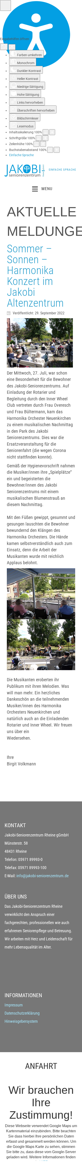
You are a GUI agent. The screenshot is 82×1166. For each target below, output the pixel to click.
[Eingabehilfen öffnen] (5, 5)
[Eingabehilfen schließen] (11, 47)
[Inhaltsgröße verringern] (46, 132)
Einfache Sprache (62, 169)
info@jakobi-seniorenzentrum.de (42, 875)
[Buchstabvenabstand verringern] (50, 150)
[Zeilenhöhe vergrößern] (43, 144)
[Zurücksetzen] (4, 46)
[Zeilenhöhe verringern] (36, 144)
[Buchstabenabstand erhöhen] (57, 150)
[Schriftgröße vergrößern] (45, 138)
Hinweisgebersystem (21, 1021)
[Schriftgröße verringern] (39, 138)
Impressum (14, 1005)
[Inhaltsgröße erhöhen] (52, 132)
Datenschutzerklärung (22, 1013)
